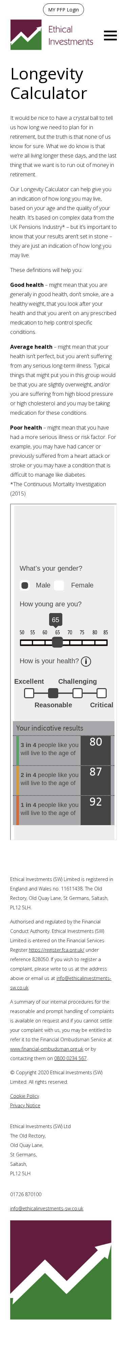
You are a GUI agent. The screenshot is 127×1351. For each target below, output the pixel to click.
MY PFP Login (63, 9)
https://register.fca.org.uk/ (56, 950)
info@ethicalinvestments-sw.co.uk (46, 1208)
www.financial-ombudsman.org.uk (46, 1049)
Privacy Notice (25, 1105)
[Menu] (110, 35)
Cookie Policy (24, 1096)
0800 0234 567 (70, 1058)
